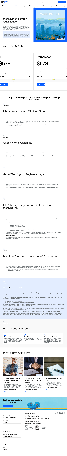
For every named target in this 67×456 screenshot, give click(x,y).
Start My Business (62, 1)
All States (5, 449)
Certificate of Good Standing (8, 433)
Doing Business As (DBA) (7, 436)
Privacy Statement (28, 423)
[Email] (55, 413)
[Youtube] (57, 413)
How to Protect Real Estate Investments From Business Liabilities (33, 380)
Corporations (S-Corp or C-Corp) (9, 417)
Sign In (55, 1)
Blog (4, 447)
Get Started (40, 84)
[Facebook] (60, 413)
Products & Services (29, 1)
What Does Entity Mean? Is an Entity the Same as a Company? (12, 380)
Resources (38, 1)
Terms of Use (35, 423)
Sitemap (39, 423)
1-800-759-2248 (46, 2)
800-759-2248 (30, 416)
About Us (4, 442)
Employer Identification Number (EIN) (10, 434)
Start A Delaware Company (17, 1)
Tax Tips (4, 444)
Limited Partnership (7, 420)
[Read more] (12, 391)
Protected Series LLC (7, 419)
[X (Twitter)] (62, 413)
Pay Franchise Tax (6, 431)
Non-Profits (5, 422)
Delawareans (5, 450)
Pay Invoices (5, 429)
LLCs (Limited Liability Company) (9, 415)
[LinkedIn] (64, 413)
